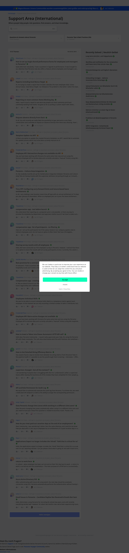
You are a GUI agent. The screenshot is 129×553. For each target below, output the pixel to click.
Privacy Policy (67, 289)
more (65, 284)
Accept (65, 279)
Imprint (60, 289)
